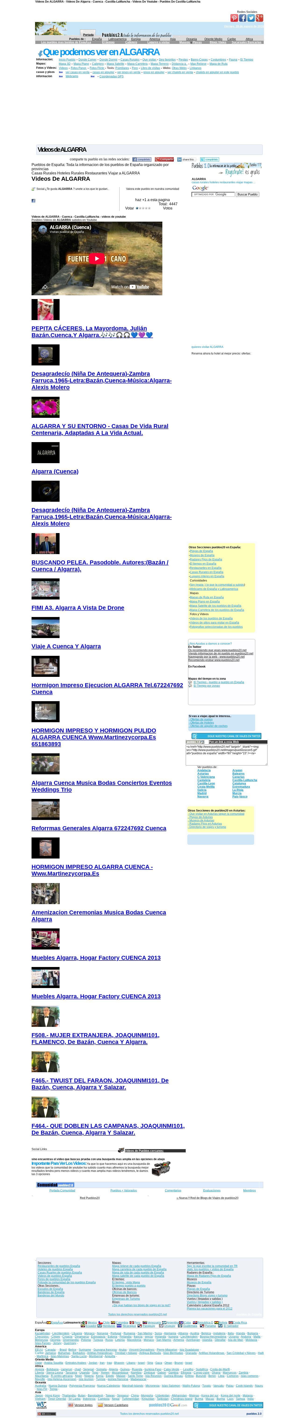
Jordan (93, 1362)
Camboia (104, 1398)
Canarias (238, 777)
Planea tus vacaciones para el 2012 (209, 1308)
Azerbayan (193, 1340)
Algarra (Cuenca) (55, 471)
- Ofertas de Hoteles (201, 722)
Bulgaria (252, 1333)
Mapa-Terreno (160, 63)
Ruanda (137, 1369)
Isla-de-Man (235, 1340)
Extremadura (241, 786)
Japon (39, 1395)
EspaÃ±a (57, 1322)
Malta (256, 1336)
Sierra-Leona (54, 1372)
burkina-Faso (153, 1369)
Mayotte (40, 1379)
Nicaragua (129, 1326)
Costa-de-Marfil (220, 1369)
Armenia (178, 1340)
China (135, 1395)
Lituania (77, 1333)
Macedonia (134, 1340)
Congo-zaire (202, 1372)
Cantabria (203, 780)
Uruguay (169, 1326)
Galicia (201, 790)
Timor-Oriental (57, 1398)
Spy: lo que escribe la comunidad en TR (212, 1266)
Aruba (123, 1349)
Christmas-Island (181, 1398)
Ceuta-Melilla (206, 786)
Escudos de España (50, 1289)
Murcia (237, 793)
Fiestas (183, 59)
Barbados (79, 1353)
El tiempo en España (203, 563)
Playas (197, 42)
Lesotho (188, 1369)
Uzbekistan (162, 1395)
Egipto (110, 1376)
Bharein (119, 1362)
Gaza (158, 1362)
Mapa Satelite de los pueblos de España (215, 605)
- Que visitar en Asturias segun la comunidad (216, 813)
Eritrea (189, 1376)
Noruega (102, 1333)
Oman (168, 1362)
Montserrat (96, 1356)
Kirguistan (148, 1398)
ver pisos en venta (128, 72)
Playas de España (201, 551)
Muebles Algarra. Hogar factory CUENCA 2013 (96, 996)
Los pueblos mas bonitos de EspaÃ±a (66, 42)
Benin (212, 1376)
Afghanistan (179, 1395)
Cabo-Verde (171, 1369)
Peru (137, 1322)
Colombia (122, 1322)
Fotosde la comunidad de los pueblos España (67, 1282)
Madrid (201, 793)
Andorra (246, 1336)
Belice (72, 1349)
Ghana (216, 1372)
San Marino (145, 1333)
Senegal (88, 1369)
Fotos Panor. (79, 68)
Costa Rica (240, 1322)
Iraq (109, 1362)
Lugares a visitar (158, 42)
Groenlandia (71, 1340)
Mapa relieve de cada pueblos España (136, 1266)
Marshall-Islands (132, 1385)
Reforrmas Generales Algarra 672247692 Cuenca (99, 828)
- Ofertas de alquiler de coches (208, 726)
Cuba (187, 1322)
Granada (191, 1353)
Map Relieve (198, 63)
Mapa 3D (65, 63)
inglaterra (219, 1333)
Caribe (231, 39)
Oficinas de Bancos (124, 1292)
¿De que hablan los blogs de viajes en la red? (141, 1305)
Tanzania (71, 1372)
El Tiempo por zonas (207, 685)
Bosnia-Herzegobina (213, 1336)
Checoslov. (42, 1336)
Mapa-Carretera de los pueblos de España (217, 610)
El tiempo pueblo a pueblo (129, 1285)
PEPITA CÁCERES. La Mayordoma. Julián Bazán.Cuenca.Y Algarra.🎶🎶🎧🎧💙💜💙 (92, 331)
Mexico (92, 1322)
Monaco (89, 1333)
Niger (78, 1376)
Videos (63, 68)
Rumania (129, 1333)
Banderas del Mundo (51, 1295)
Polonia (86, 1340)
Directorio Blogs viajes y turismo (207, 1295)
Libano (131, 1362)
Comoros (232, 1376)
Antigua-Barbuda (150, 1353)
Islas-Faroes (43, 1343)
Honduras (109, 1326)
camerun (66, 1369)
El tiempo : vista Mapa (126, 1282)
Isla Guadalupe (189, 1349)
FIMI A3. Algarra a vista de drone (78, 607)
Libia (221, 1376)
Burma (199, 1398)
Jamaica (50, 1353)
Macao (210, 1398)
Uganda (84, 1372)
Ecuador (91, 1326)
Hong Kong (52, 1395)
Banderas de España (51, 1292)
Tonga (53, 1389)
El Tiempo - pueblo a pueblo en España (219, 682)
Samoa (240, 1398)
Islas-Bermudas (173, 1353)
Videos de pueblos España (55, 1275)
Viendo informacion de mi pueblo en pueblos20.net (220, 653)
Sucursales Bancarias (246, 42)
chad (78, 1369)
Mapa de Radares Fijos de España (209, 1275)
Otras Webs (179, 68)
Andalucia (204, 770)
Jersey (57, 1343)
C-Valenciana (206, 777)
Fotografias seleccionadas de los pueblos (216, 626)
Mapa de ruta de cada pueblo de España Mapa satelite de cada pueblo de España (138, 1274)
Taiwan (110, 1395)
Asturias (203, 773)
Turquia (98, 1340)
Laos (230, 1398)
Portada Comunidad (62, 1190)
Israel (141, 1362)
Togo (95, 1372)
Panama (210, 1326)
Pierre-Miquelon (167, 1349)
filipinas (194, 1395)
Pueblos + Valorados (123, 1190)
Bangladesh (95, 1395)
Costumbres (218, 59)
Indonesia (89, 1398)
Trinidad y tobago (126, 1353)
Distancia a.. (179, 63)
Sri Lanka (74, 1398)
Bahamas (64, 1353)
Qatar (38, 1362)
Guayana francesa (105, 1349)
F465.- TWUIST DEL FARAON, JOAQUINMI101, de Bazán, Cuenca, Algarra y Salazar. (100, 1083)
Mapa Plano (81, 63)
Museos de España (202, 555)
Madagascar (138, 1379)
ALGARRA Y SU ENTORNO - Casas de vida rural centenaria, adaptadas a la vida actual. (100, 429)
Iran (102, 1362)
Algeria (113, 1369)
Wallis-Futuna (191, 1385)
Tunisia (100, 1379)
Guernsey (70, 1343)
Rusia (109, 1340)
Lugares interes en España (207, 576)
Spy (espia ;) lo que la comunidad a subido (217, 584)
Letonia (120, 1340)
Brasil (63, 1349)
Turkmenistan (130, 1398)
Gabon (161, 1372)
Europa (136, 39)
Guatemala (190, 1326)
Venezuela (154, 1322)
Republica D (205, 1322)
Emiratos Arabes (75, 1362)
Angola (39, 1369)
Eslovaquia (98, 1336)
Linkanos (195, 68)
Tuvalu (206, 1385)
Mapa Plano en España (205, 601)
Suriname (85, 1349)
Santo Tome (135, 1376)
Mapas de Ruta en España (207, 597)
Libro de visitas (150, 68)
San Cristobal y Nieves (241, 1353)
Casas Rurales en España (206, 572)
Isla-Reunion (153, 1376)
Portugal (115, 1333)
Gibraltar (220, 1340)
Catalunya (239, 783)
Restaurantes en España (205, 568)
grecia (149, 1336)
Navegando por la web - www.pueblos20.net (216, 656)
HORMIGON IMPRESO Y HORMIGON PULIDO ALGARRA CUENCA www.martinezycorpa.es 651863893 (94, 737)
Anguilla (110, 1356)
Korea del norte (230, 1395)
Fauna (233, 59)
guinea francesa (118, 1379)
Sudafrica (202, 1369)
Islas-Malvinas (60, 1356)
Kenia (99, 1376)
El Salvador (231, 1326)
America (155, 39)
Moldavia (251, 1340)
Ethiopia (186, 1372)
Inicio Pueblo (67, 59)
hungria (173, 1336)
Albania (183, 1333)
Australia (40, 1385)
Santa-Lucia (79, 1356)
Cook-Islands (244, 1385)
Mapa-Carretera (137, 63)
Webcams (72, 76)
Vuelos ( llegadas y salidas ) (205, 1302)
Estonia (112, 1336)
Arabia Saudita (53, 1362)
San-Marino (163, 1340)
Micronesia (153, 1385)
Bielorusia (41, 1340)
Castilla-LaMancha (244, 780)
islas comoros (249, 1376)
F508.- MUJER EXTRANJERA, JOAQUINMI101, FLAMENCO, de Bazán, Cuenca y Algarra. (96, 1038)
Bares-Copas (199, 59)
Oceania (191, 39)
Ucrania (234, 1336)
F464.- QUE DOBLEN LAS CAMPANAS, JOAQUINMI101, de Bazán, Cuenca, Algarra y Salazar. (108, 1129)
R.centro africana (62, 1376)
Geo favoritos (167, 59)
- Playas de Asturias (200, 817)
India (250, 1398)
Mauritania (42, 1376)
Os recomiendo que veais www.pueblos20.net (217, 650)
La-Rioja (237, 790)
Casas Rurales (130, 59)
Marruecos (229, 1372)
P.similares (122, 68)
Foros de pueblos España (54, 1279)
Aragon (237, 770)
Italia (231, 1333)
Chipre (55, 1336)
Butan (81, 1395)
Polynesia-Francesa (82, 1385)
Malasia (248, 1395)
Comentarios (173, 1190)
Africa (249, 39)
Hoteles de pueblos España (55, 1269)
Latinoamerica (117, 39)
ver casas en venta (77, 72)
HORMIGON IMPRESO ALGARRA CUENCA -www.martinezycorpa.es (92, 870)
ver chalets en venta (180, 72)
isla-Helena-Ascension (61, 1379)
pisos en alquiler (153, 72)
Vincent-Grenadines (141, 1349)
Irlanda (240, 1333)
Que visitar (149, 59)
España (97, 39)
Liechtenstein (60, 1333)
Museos (185, 42)
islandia (207, 1340)
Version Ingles (84, 1405)
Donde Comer (87, 59)
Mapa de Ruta (219, 63)
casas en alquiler (103, 72)
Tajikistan (163, 1398)
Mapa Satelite (115, 63)
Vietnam (40, 1398)
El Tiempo (246, 59)
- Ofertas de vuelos (201, 719)
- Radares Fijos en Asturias (205, 823)
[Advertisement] (149, 111)
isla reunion (86, 1379)
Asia (173, 39)
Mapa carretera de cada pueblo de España (139, 1269)
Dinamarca (82, 1336)
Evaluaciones (212, 1190)
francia (138, 1336)
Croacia (67, 1336)
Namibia (136, 1372)
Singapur (123, 1395)
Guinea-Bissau (173, 1376)
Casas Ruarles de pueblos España (60, 1272)
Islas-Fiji (42, 1389)
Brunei (178, 1362)
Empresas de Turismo (126, 1298)
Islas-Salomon (171, 1385)
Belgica (206, 1333)
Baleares (238, 773)
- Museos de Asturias (201, 820)
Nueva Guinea (58, 1385)
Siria (150, 1362)
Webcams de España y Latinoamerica (214, 589)
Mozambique (120, 1372)
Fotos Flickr (97, 68)
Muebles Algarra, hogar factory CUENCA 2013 (96, 957)
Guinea (125, 1369)
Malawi (120, 1376)
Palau (230, 1385)
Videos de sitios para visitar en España (214, 622)
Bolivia (223, 1322)
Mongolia (147, 1395)
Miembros (249, 1190)
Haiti (261, 1353)
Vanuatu (218, 1385)
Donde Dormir (108, 59)
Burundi (201, 1376)
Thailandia (69, 1395)
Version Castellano (116, 1405)
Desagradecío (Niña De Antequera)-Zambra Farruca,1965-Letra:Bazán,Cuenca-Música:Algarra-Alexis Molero (102, 380)
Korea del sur (209, 1395)
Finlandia (126, 1336)
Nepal (116, 1398)
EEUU (39, 1349)
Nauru (259, 1385)
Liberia (39, 1372)
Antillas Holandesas (100, 1353)
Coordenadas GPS (112, 76)
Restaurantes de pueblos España (59, 1266)
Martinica (42, 1356)
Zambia (243, 1372)
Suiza (158, 1333)
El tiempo (108, 42)
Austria (194, 1333)
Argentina (173, 1322)
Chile (106, 1322)
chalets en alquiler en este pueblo (217, 72)
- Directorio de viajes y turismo (207, 827)
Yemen (105, 1372)
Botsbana (52, 1369)
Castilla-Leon (206, 783)
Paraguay (149, 1326)
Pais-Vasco (239, 796)
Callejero (131, 42)
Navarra (202, 796)
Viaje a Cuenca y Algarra (66, 646)
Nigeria (89, 1376)
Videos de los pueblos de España (211, 618)
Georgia (55, 1340)
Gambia (173, 1372)
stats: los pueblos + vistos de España (210, 1269)
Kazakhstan (42, 1333)
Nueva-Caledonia (108, 1385)
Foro (135, 68)
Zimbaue (149, 1372)
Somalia (101, 1369)
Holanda (160, 1336)
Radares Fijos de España (206, 559)
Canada (50, 1349)
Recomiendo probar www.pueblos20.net (213, 660)
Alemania (170, 1333)
